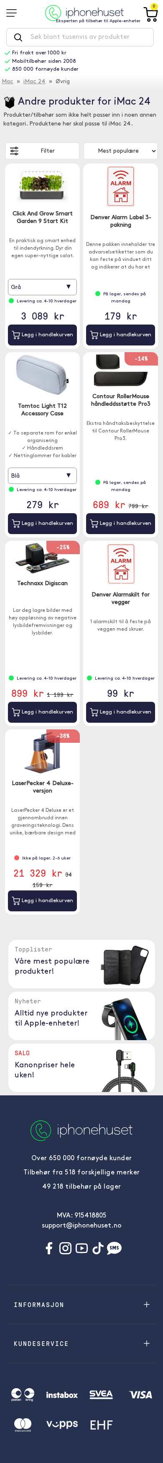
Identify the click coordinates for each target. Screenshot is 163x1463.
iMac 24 (34, 82)
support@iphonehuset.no (82, 1226)
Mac (7, 82)
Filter (48, 151)
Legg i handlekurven (46, 335)
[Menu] (14, 13)
